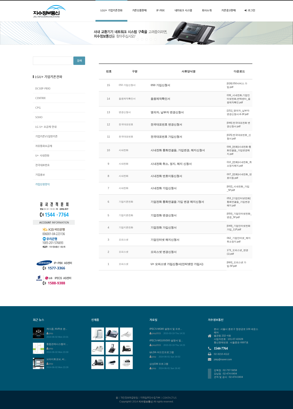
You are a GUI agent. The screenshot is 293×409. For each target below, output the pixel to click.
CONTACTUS (169, 397)
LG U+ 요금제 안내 (45, 126)
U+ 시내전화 (42, 155)
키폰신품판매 (139, 10)
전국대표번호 (42, 165)
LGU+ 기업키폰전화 (111, 10)
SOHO (38, 117)
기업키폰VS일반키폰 (46, 136)
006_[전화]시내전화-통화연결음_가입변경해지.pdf (239, 150)
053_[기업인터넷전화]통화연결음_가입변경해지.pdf (238, 202)
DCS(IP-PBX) (42, 88)
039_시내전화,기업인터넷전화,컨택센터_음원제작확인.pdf (238, 99)
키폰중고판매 (228, 10)
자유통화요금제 (43, 145)
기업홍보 (40, 174)
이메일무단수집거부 (150, 397)
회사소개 (206, 10)
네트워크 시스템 (183, 10)
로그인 (251, 10)
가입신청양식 (42, 184)
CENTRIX (40, 97)
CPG (38, 107)
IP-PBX (160, 10)
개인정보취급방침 (129, 397)
